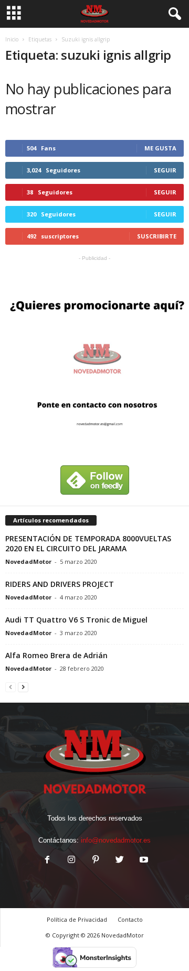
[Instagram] (71, 861)
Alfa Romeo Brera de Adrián (56, 655)
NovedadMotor (28, 561)
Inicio (11, 39)
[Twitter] (120, 861)
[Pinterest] (95, 861)
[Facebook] (47, 861)
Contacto (130, 919)
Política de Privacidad (77, 919)
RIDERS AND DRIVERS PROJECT (59, 584)
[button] (172, 14)
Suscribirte (156, 236)
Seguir (165, 170)
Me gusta (160, 148)
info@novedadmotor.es (116, 840)
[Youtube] (143, 861)
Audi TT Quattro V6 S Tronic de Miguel (76, 620)
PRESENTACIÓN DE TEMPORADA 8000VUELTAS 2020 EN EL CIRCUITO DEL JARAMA (88, 543)
